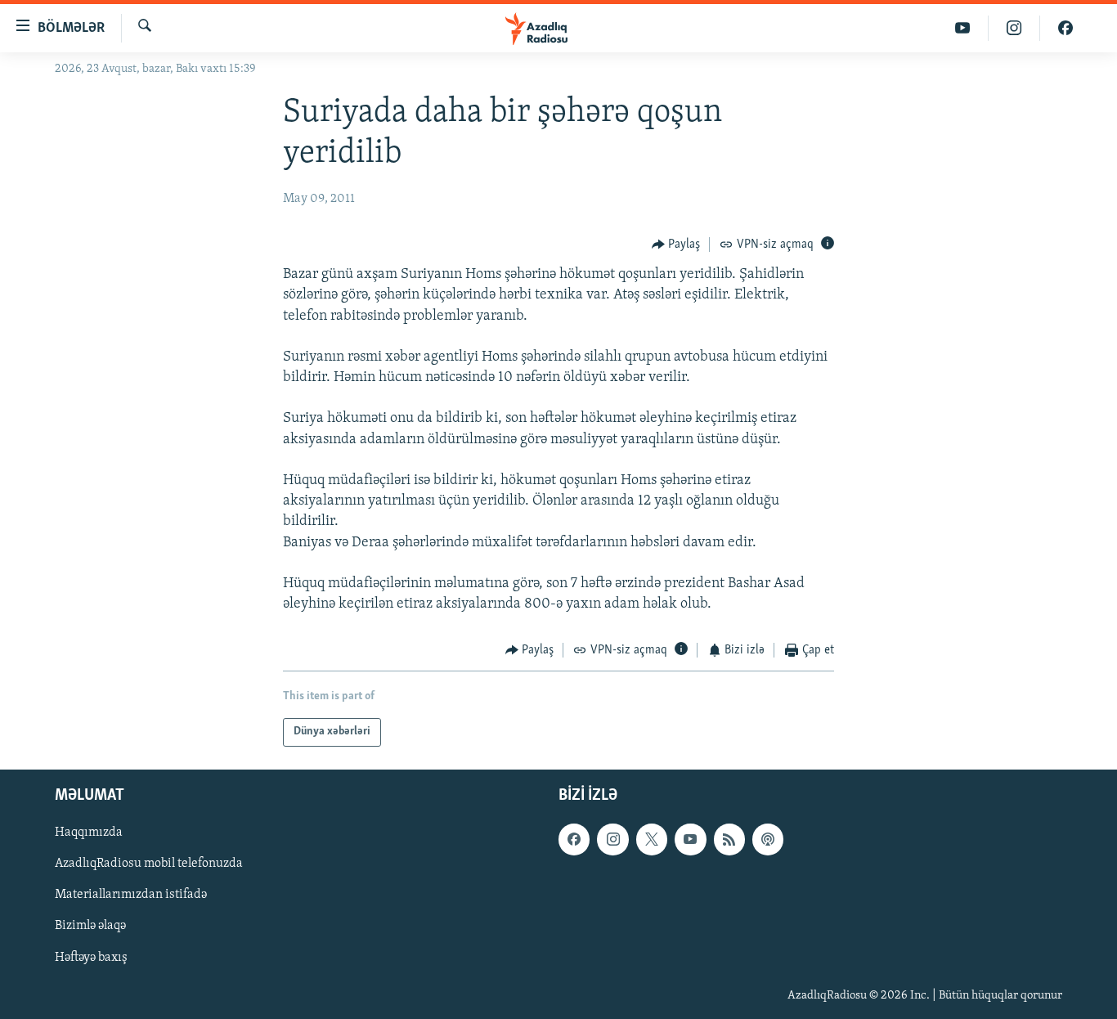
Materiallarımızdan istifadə (131, 894)
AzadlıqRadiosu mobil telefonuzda (149, 863)
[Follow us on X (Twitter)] (651, 839)
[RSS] (729, 839)
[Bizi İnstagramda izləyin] (1014, 28)
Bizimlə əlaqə (90, 925)
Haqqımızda (89, 832)
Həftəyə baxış (91, 956)
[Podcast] (767, 839)
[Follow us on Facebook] (574, 839)
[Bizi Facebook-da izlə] (1065, 28)
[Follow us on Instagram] (612, 839)
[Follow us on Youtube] (690, 839)
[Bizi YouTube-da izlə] (963, 28)
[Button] (676, 244)
